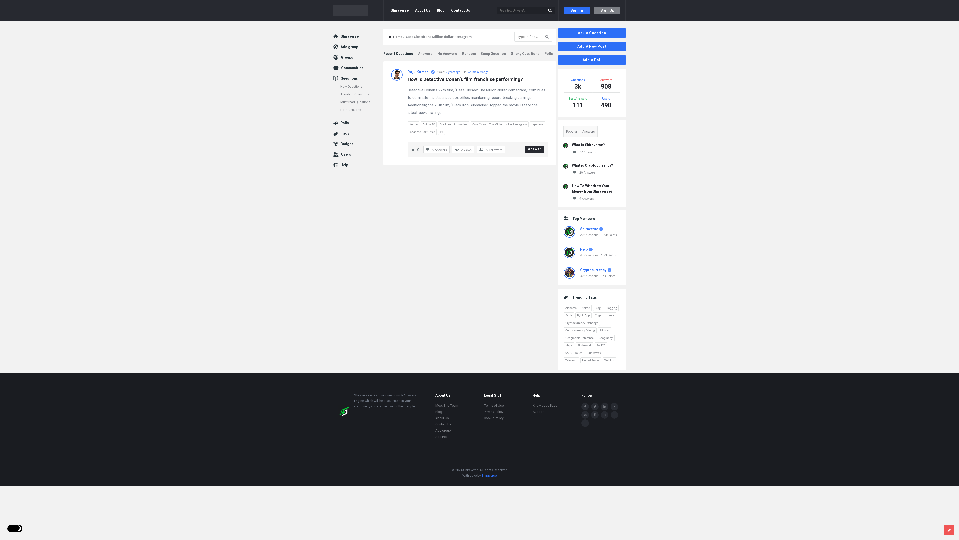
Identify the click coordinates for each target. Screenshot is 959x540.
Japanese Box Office (422, 132)
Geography (606, 338)
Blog (441, 10)
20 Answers (587, 172)
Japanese (537, 124)
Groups (347, 58)
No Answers (447, 54)
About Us (422, 10)
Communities (352, 68)
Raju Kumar (418, 72)
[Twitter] (595, 406)
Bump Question (493, 54)
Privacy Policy (493, 412)
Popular (571, 132)
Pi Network (584, 345)
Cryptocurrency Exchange (581, 323)
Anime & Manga (478, 72)
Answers (425, 54)
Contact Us (460, 10)
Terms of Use (494, 406)
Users (346, 154)
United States (590, 360)
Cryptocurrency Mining (580, 330)
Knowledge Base (545, 406)
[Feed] (604, 415)
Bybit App (583, 315)
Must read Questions (355, 102)
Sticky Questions (525, 54)
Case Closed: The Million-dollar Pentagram (499, 124)
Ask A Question (592, 33)
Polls (548, 54)
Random (469, 54)
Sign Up (607, 10)
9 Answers (586, 198)
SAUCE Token (574, 353)
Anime (413, 124)
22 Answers (587, 152)
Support (539, 412)
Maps (568, 345)
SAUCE (601, 345)
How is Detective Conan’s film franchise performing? (465, 79)
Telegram (571, 360)
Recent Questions (398, 54)
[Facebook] (585, 406)
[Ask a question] (949, 530)
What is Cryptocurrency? (592, 166)
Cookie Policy (493, 418)
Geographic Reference (579, 338)
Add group (349, 47)
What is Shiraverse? (588, 145)
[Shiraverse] (358, 10)
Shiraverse (400, 10)
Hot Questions (350, 110)
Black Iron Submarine (453, 124)
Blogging (611, 308)
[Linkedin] (604, 406)
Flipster (604, 330)
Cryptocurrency (593, 270)
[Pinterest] (595, 415)
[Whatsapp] (614, 415)
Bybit (568, 315)
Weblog (609, 360)
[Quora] (585, 423)
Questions (349, 78)
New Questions (351, 86)
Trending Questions (354, 94)
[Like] (413, 149)
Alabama (571, 308)
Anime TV (429, 124)
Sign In (576, 10)
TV (441, 132)
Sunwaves (594, 353)
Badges (347, 144)
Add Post (442, 437)
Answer (534, 149)
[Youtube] (614, 406)
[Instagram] (585, 415)
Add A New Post (591, 46)
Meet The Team (446, 406)
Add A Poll (592, 60)
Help (584, 250)
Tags (345, 134)
